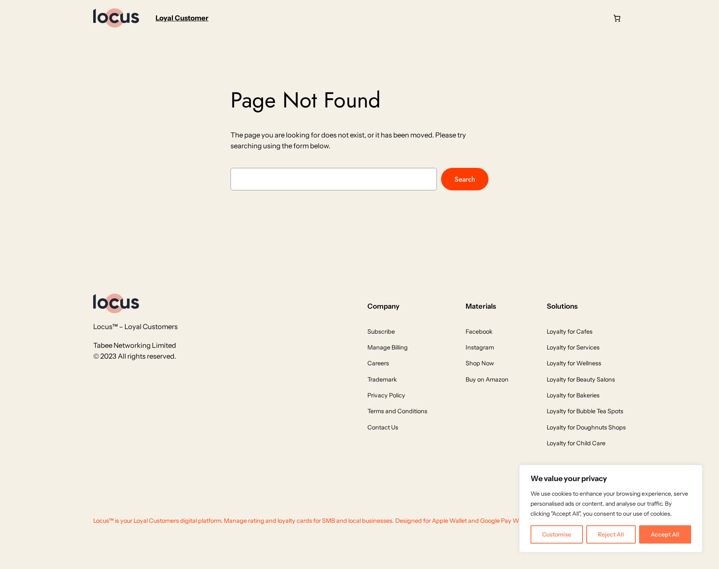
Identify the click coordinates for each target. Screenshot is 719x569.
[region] (610, 508)
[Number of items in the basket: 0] (617, 18)
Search (464, 179)
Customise (556, 534)
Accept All (665, 534)
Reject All (611, 534)
